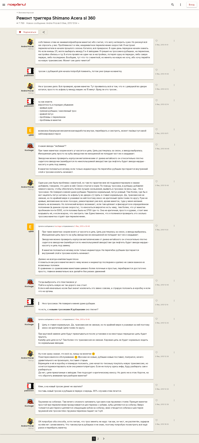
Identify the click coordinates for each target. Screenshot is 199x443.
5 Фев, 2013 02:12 (162, 89)
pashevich (29, 75)
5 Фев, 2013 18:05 (162, 424)
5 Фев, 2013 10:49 (162, 185)
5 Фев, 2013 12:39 (162, 404)
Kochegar (29, 150)
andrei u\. (58, 319)
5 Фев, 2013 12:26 (162, 356)
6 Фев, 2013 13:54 (69, 23)
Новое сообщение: (36, 23)
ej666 (31, 135)
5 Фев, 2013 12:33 (162, 389)
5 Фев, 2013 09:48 (162, 149)
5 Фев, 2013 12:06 (162, 285)
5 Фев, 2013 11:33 (161, 230)
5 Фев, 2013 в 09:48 (82, 226)
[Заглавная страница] (16, 2)
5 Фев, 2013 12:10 (161, 305)
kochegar (58, 226)
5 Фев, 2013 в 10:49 (82, 319)
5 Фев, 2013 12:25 (162, 323)
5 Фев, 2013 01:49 (162, 74)
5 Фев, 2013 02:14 (162, 104)
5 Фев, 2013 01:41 (161, 45)
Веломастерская (25, 13)
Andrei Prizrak (53, 23)
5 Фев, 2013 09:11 (161, 133)
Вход (191, 4)
